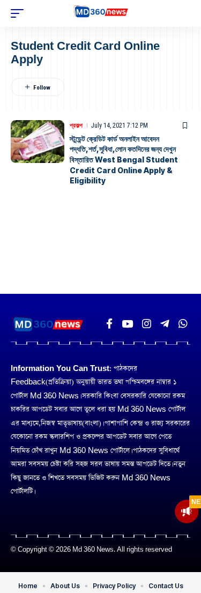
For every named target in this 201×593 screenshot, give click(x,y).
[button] (20, 13)
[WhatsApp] (183, 323)
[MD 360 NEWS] (100, 13)
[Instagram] (146, 323)
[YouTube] (127, 323)
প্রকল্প (76, 125)
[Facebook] (109, 323)
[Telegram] (165, 323)
